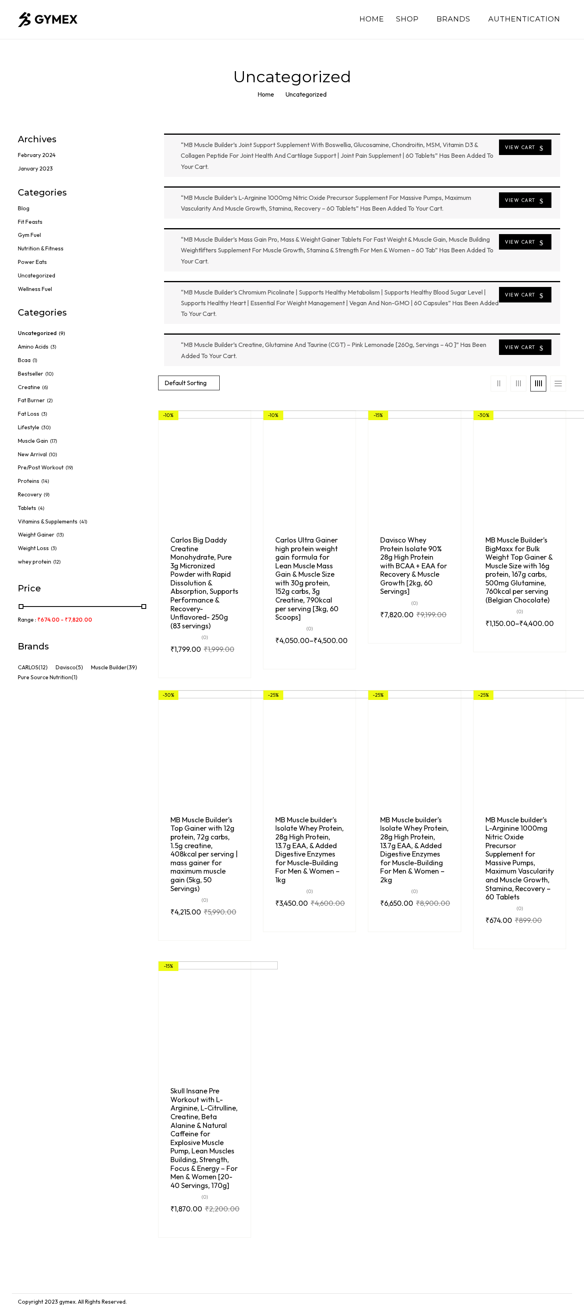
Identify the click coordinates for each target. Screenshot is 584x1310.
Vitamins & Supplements (47, 521)
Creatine (29, 387)
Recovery (30, 494)
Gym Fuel (29, 234)
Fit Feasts (30, 221)
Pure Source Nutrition (45, 677)
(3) (53, 347)
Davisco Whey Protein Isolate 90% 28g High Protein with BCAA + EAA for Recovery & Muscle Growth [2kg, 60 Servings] (413, 566)
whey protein (34, 561)
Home (265, 94)
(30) (46, 427)
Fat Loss (28, 413)
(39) (132, 667)
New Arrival (32, 454)
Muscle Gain (33, 440)
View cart (520, 147)
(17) (53, 441)
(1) (35, 360)
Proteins (28, 480)
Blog (23, 208)
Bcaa (24, 360)
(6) (45, 387)
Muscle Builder (109, 667)
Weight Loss (33, 548)
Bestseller (30, 373)
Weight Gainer (36, 534)
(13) (60, 535)
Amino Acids (33, 346)
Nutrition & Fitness (41, 248)
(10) (49, 374)
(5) (79, 667)
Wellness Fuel (35, 289)
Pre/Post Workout (41, 467)
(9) (62, 333)
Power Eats (32, 261)
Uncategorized (36, 275)
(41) (83, 522)
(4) (41, 508)
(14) (45, 481)
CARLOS (28, 667)
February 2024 (37, 155)
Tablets (27, 508)
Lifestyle (28, 427)
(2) (50, 400)
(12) (57, 562)
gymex (67, 1301)
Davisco (66, 667)
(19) (69, 468)
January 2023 (35, 168)
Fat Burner (31, 400)
